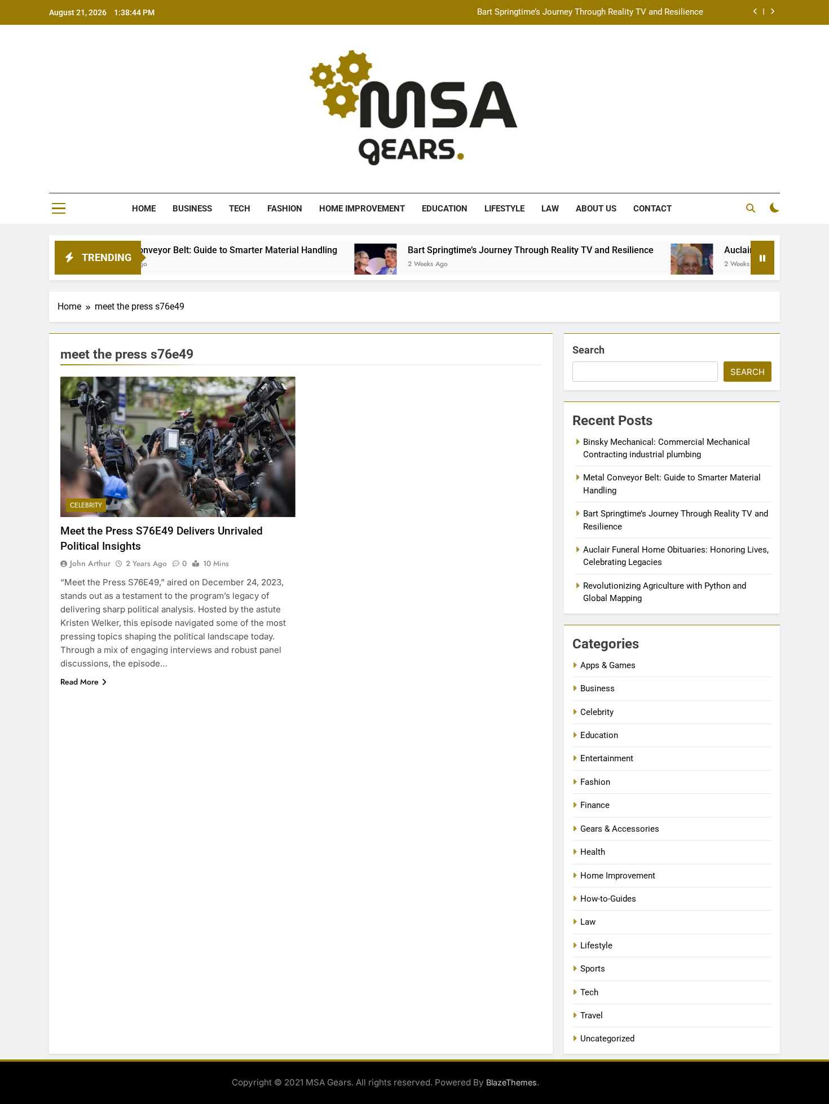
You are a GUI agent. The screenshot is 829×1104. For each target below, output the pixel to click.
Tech (239, 209)
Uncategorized (607, 1039)
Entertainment (606, 758)
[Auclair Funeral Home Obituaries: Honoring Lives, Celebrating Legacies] (661, 265)
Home (144, 209)
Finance (595, 805)
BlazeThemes (511, 1082)
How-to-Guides (608, 899)
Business (192, 209)
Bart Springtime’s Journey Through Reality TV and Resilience (590, 12)
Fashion (284, 209)
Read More (79, 681)
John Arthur (90, 563)
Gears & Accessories (619, 829)
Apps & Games (608, 665)
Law (550, 209)
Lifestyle (504, 209)
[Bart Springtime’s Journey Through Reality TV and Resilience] (344, 265)
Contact (652, 209)
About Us (596, 209)
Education (445, 209)
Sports (592, 969)
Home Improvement (362, 209)
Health (592, 852)
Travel (591, 1015)
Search (588, 350)
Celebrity (86, 505)
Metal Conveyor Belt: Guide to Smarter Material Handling (191, 250)
